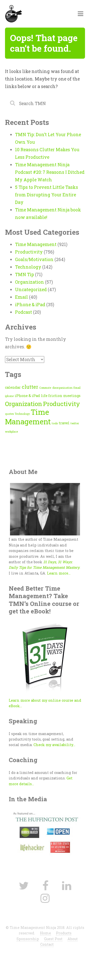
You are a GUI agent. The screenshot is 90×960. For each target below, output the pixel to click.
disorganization (62, 387)
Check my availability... (54, 744)
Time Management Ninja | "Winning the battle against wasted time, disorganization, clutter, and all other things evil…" (36, 14)
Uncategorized (31, 289)
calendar (13, 387)
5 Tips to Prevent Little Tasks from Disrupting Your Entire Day (46, 194)
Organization (29, 282)
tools (55, 423)
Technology (28, 267)
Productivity (29, 252)
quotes (9, 414)
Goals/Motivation (34, 259)
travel (64, 423)
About (73, 938)
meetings (71, 395)
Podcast (23, 312)
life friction (51, 395)
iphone (9, 396)
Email (21, 297)
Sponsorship (27, 938)
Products (64, 933)
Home (45, 933)
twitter (74, 423)
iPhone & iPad (30, 304)
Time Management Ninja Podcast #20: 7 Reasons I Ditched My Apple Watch (49, 172)
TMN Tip (24, 274)
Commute (45, 387)
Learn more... (58, 573)
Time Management (35, 244)
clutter (30, 386)
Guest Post (53, 938)
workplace (11, 431)
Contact (47, 944)
